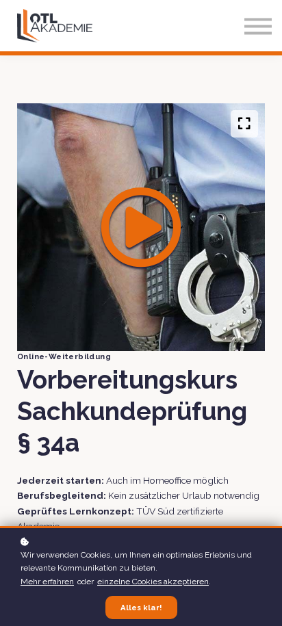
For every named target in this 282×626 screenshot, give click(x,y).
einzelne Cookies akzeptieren (153, 581)
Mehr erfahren (47, 581)
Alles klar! (141, 607)
